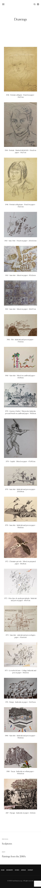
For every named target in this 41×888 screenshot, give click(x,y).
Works (17, 870)
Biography (9, 870)
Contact (30, 870)
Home (2, 870)
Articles (23, 870)
